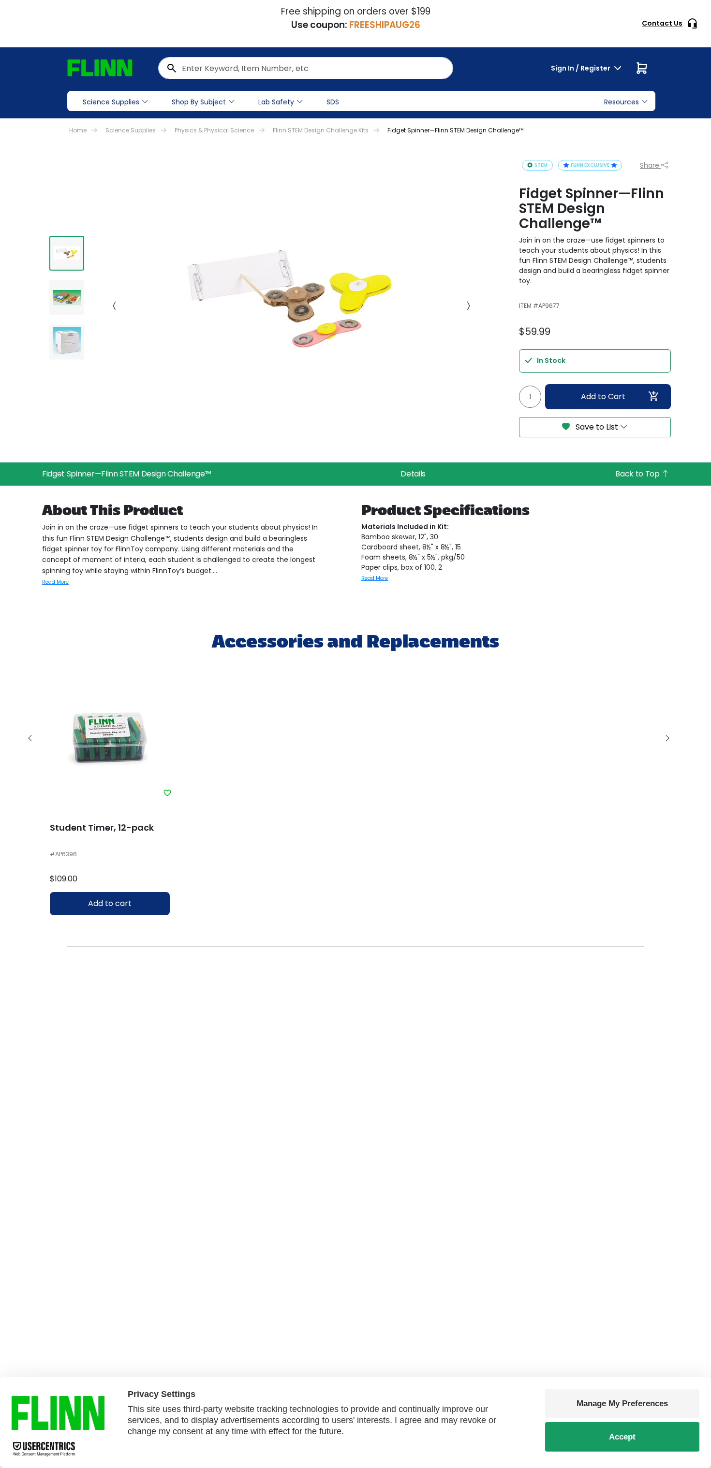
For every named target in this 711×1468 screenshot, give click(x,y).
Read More (55, 582)
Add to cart (110, 903)
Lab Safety (276, 102)
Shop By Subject (199, 102)
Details (413, 473)
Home (78, 130)
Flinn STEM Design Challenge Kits (321, 130)
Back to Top (638, 473)
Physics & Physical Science (214, 130)
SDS (332, 102)
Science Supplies (111, 102)
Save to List (597, 426)
